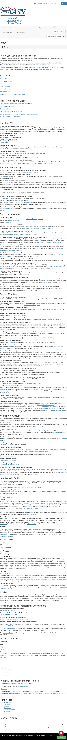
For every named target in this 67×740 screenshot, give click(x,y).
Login (63, 4)
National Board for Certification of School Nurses (18, 202)
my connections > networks (28, 514)
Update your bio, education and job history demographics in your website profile (26, 451)
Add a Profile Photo (5, 109)
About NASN (3, 78)
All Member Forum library (34, 383)
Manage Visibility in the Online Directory (11, 111)
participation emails (5, 534)
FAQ (59, 4)
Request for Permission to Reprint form (18, 162)
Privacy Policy (46, 282)
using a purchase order (13, 220)
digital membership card (43, 303)
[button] (4, 28)
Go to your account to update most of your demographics (16, 449)
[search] (64, 36)
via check (9, 222)
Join (35, 4)
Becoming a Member (6, 84)
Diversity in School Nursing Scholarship (44, 408)
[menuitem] (35, 3)
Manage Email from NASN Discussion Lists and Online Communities (19, 114)
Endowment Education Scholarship (14, 403)
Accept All (62, 738)
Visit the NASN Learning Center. (9, 610)
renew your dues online (11, 342)
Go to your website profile (7, 491)
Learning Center (42, 4)
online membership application (34, 219)
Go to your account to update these (10, 465)
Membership (7, 702)
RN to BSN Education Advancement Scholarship (42, 406)
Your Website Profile (5, 91)
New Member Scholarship (59, 410)
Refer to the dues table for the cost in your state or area (37, 228)
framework (5, 176)
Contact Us (4, 689)
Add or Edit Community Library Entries (10, 116)
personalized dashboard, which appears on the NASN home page (38, 309)
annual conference (10, 624)
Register (50, 4)
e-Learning (7, 711)
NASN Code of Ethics (8, 198)
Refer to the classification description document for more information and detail (31, 233)
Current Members (5, 86)
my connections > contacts (31, 508)
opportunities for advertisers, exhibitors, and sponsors (30, 153)
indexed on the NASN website (20, 194)
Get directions (4, 142)
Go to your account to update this (9, 456)
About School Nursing (6, 81)
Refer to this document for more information (48, 242)
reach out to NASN (38, 426)
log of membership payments (32, 305)
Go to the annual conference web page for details (13, 619)
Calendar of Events (8, 633)
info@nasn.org (24, 686)
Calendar (6, 706)
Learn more (5, 393)
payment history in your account (17, 315)
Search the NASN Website (7, 106)
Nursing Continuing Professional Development (12, 94)
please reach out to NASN (43, 65)
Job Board (7, 704)
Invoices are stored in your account (51, 319)
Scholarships (7, 708)
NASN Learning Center (9, 628)
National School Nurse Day (7, 208)
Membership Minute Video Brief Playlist (11, 103)
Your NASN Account (5, 89)
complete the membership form (20, 333)
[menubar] (47, 3)
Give (55, 4)
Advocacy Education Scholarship (46, 405)
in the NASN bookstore (30, 172)
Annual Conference (9, 709)
